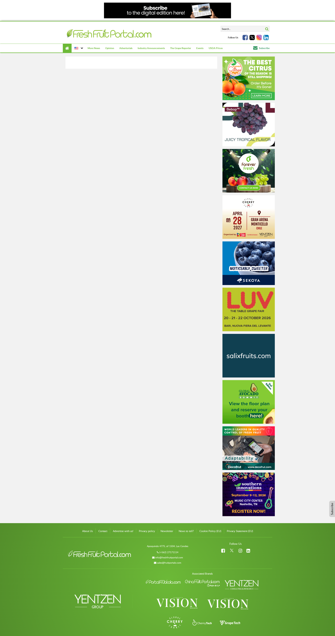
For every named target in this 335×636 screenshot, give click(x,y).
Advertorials (125, 48)
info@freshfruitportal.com (169, 557)
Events (199, 48)
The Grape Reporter (180, 48)
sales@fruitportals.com (169, 562)
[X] (252, 37)
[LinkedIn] (266, 37)
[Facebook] (245, 37)
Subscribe (264, 48)
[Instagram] (259, 37)
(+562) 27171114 (168, 552)
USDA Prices (216, 48)
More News (94, 48)
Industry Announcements (151, 48)
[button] (78, 48)
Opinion (109, 48)
